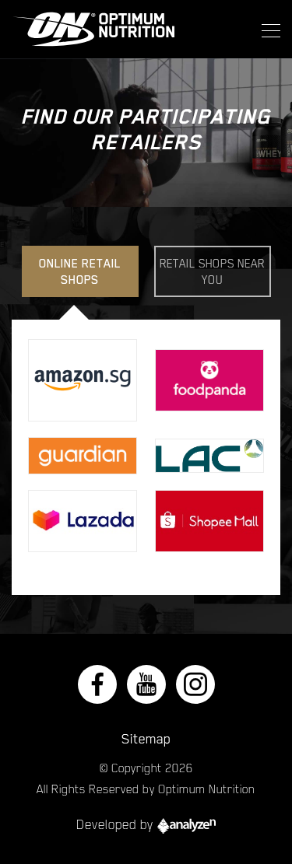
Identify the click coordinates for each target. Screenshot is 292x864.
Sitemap (146, 739)
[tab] (80, 271)
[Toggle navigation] (266, 29)
